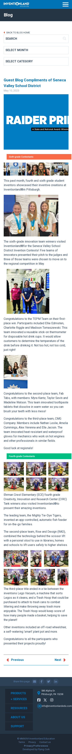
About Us (18, 717)
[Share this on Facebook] (41, 681)
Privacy (32, 742)
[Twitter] (45, 700)
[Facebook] (38, 700)
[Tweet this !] (49, 681)
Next (58, 660)
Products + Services (19, 696)
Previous (17, 660)
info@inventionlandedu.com (57, 706)
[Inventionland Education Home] (17, 4)
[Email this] (34, 681)
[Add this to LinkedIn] (56, 681)
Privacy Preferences (36, 745)
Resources (19, 708)
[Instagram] (51, 700)
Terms (21, 742)
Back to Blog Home (18, 32)
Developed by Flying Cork (36, 749)
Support (17, 726)
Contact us (45, 742)
